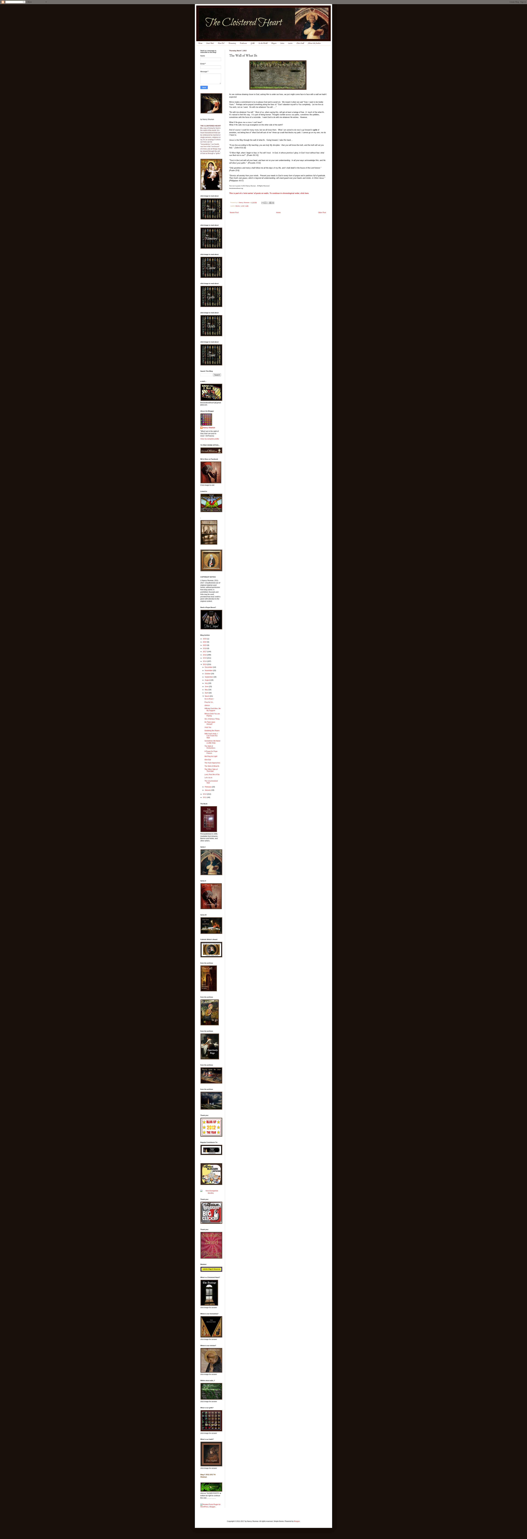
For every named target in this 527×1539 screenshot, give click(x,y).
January (208, 790)
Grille (252, 43)
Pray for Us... (209, 702)
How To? (221, 43)
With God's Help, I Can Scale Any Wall (211, 736)
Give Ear (207, 760)
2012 (205, 794)
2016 (205, 655)
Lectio (290, 43)
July (206, 683)
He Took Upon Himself (209, 723)
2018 (205, 648)
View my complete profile (209, 439)
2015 (205, 658)
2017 (205, 652)
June (207, 687)
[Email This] (262, 202)
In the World (262, 43)
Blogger (297, 1521)
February (208, 787)
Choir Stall (300, 43)
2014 (205, 661)
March (207, 696)
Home (200, 43)
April (207, 693)
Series (282, 43)
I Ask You (207, 727)
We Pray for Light (210, 756)
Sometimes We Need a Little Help (212, 742)
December (209, 667)
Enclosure (243, 43)
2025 (205, 639)
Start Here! (210, 43)
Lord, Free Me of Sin (212, 774)
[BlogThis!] (265, 202)
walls (247, 206)
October (208, 674)
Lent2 (242, 206)
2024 (205, 642)
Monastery (232, 43)
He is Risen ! (209, 699)
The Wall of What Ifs (211, 766)
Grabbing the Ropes (212, 731)
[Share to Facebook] (270, 202)
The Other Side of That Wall (211, 770)
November (209, 670)
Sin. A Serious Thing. (212, 719)
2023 (205, 645)
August (207, 680)
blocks (238, 206)
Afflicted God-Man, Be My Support (212, 709)
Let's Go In (208, 778)
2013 (205, 664)
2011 (205, 797)
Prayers (273, 43)
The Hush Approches (212, 763)
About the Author (314, 43)
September (209, 677)
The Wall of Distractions (209, 747)
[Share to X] (268, 202)
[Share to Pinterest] (273, 202)
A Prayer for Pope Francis (211, 752)
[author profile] (243, 188)
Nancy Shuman (209, 428)
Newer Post (234, 212)
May (206, 690)
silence (207, 705)
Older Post (322, 212)
